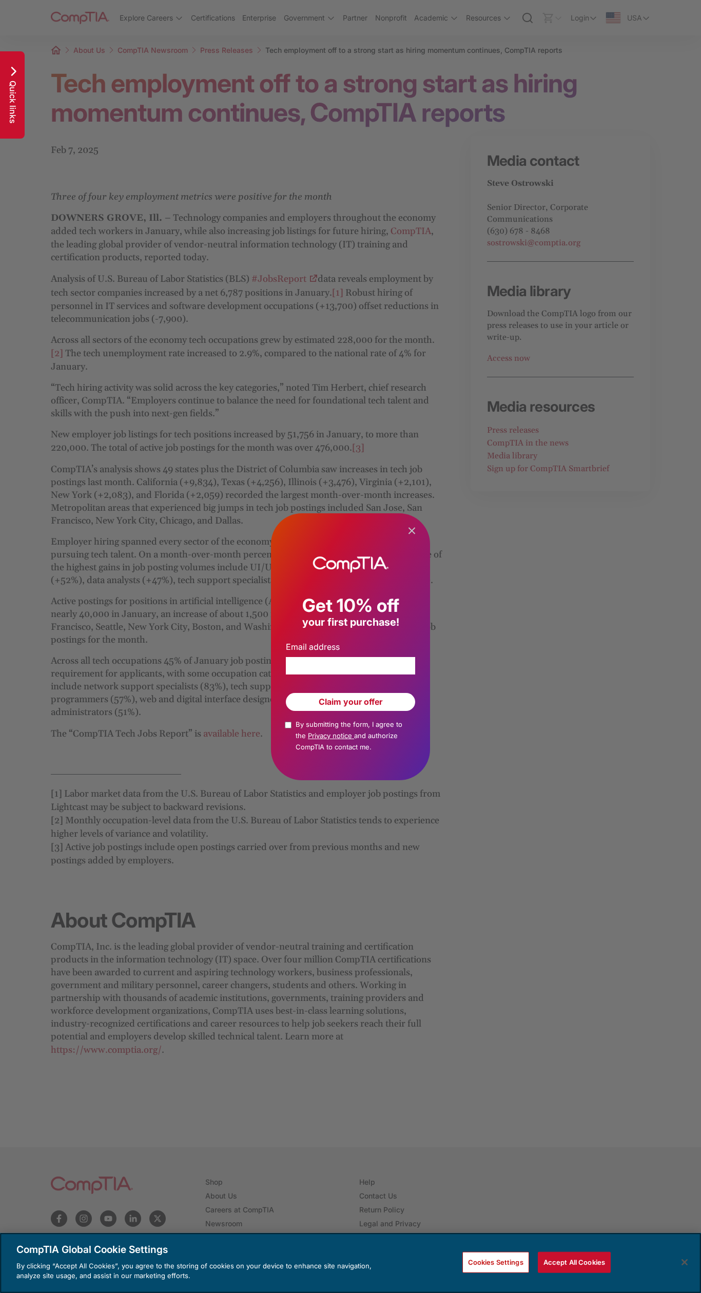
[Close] (684, 1262)
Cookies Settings (495, 1262)
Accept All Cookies (574, 1262)
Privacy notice (331, 735)
